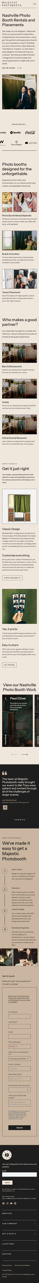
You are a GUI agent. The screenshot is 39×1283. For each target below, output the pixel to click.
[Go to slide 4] (20, 819)
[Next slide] (24, 753)
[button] (34, 4)
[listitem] (17, 721)
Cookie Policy (7, 1270)
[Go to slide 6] (24, 819)
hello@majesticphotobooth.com (19, 1198)
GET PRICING (9, 665)
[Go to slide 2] (16, 819)
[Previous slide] (14, 753)
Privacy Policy (23, 1189)
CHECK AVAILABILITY (12, 578)
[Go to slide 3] (18, 819)
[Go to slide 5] (22, 819)
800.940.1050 (8, 1196)
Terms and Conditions (22, 1265)
